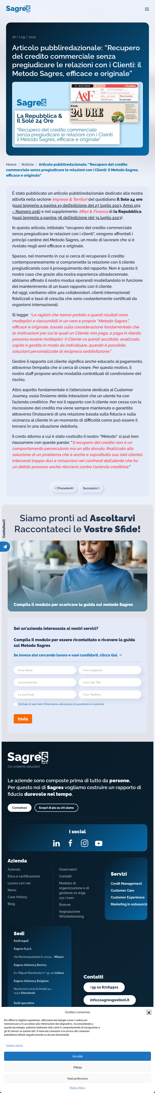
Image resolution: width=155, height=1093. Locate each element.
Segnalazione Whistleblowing (71, 914)
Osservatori (68, 869)
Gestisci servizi (14, 1045)
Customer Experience (128, 897)
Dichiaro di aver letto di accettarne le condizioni (61, 704)
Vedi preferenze (77, 1078)
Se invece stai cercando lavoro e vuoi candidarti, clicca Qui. (66, 655)
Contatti (65, 876)
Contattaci (19, 807)
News (12, 890)
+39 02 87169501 (104, 987)
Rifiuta (77, 1067)
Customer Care (122, 890)
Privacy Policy (77, 1087)
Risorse (65, 905)
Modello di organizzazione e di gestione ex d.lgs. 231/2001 (74, 890)
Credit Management (126, 884)
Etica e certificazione (24, 876)
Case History (17, 897)
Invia (23, 718)
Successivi (90, 488)
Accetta (77, 1056)
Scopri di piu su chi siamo (56, 807)
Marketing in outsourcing (130, 904)
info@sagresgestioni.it (109, 1000)
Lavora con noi (19, 883)
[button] (149, 1012)
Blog (11, 904)
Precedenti (65, 488)
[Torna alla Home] (18, 9)
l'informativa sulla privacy (58, 704)
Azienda (14, 869)
